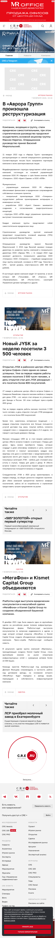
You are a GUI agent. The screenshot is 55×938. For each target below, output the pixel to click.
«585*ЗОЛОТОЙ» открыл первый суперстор (23, 519)
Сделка (19, 569)
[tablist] (27, 55)
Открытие (18, 335)
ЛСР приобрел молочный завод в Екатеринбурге (24, 714)
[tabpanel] (27, 420)
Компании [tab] (45, 55)
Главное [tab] (9, 55)
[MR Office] (27, 11)
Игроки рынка (45, 95)
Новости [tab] (27, 55)
